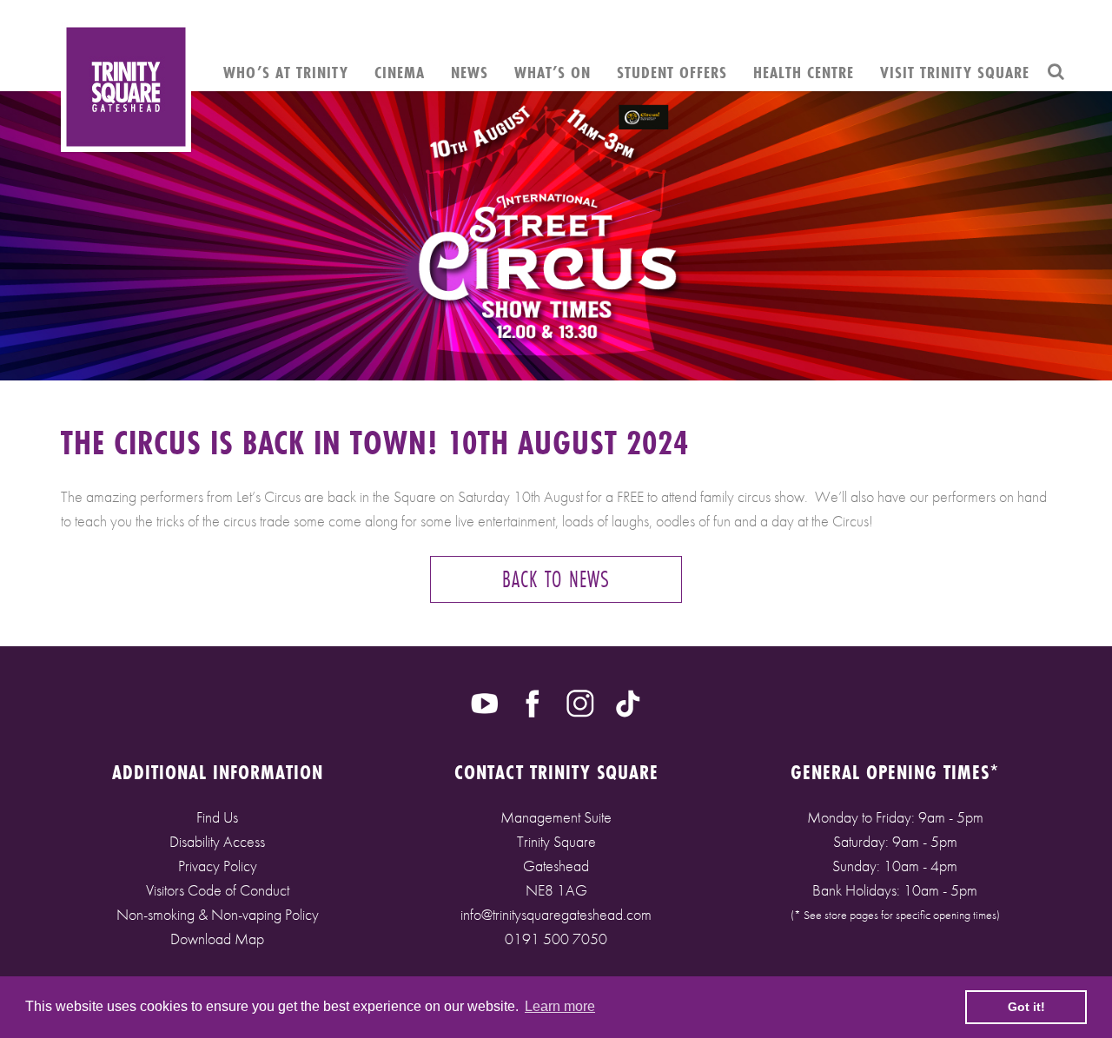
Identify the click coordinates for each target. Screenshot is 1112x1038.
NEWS (469, 72)
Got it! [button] (1026, 1007)
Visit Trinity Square (954, 72)
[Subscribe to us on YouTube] (485, 702)
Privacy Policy (217, 866)
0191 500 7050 (556, 939)
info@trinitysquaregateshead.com (556, 914)
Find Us (217, 817)
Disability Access (217, 841)
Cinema (399, 72)
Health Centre (803, 72)
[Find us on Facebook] (532, 702)
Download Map (217, 939)
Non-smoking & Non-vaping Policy (217, 914)
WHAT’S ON (552, 72)
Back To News (556, 579)
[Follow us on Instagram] (580, 702)
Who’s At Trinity (285, 72)
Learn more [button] (560, 1006)
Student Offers (672, 72)
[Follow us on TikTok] (628, 702)
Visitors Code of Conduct (217, 890)
